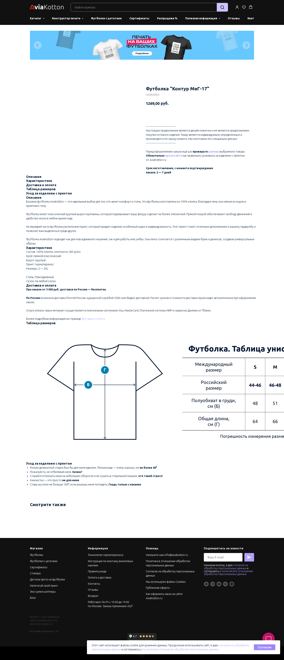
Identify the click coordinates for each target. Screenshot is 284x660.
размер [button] (213, 151)
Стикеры (35, 573)
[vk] (225, 584)
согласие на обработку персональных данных (226, 567)
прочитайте (173, 155)
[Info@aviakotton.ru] (219, 584)
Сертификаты (139, 18)
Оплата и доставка (99, 577)
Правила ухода (97, 571)
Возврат (93, 595)
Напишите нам (155, 555)
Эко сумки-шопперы (43, 591)
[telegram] (212, 584)
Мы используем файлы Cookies (166, 581)
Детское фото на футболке (47, 579)
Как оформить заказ (159, 594)
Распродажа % (167, 18)
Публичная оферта (158, 587)
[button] (237, 7)
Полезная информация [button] (201, 18)
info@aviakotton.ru (176, 555)
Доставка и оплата (93, 318)
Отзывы (234, 18)
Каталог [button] (36, 18)
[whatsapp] (231, 584)
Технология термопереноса (105, 555)
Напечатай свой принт (44, 585)
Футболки (36, 555)
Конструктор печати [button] (66, 18)
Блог (33, 597)
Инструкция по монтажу (103, 561)
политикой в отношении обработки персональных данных (180, 649)
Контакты (94, 583)
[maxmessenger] (206, 584)
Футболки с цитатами (106, 18)
